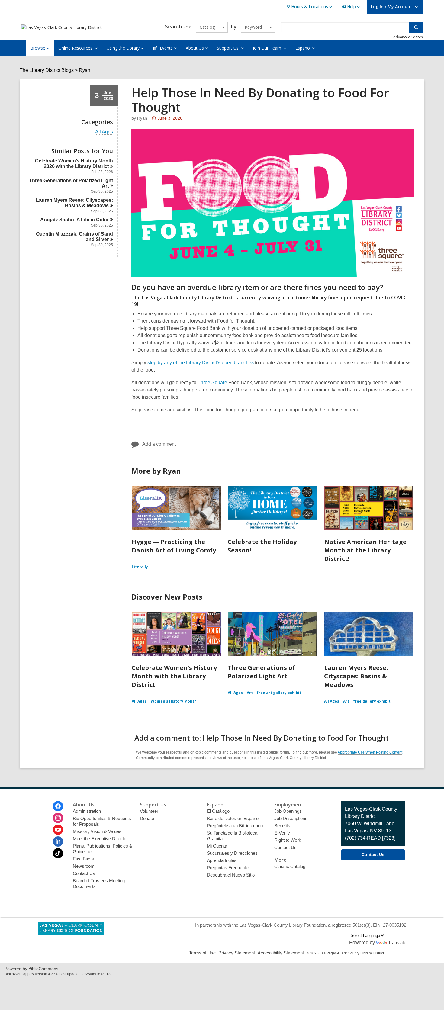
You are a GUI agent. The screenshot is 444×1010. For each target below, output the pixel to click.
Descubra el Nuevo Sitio (231, 874)
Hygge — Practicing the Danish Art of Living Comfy (174, 546)
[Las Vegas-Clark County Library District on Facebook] (58, 806)
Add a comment (159, 444)
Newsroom (84, 866)
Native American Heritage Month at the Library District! (365, 550)
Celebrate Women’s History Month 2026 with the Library (74, 163)
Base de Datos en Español (233, 818)
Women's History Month (174, 701)
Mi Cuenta (217, 845)
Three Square (212, 382)
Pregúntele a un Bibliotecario (235, 825)
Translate (397, 942)
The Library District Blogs (47, 70)
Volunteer (149, 811)
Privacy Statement (236, 952)
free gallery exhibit (372, 701)
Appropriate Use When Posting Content (370, 752)
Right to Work (287, 840)
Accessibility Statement (281, 952)
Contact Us (84, 873)
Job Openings (288, 811)
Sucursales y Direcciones (232, 853)
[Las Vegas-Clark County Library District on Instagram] (58, 818)
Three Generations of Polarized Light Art (261, 672)
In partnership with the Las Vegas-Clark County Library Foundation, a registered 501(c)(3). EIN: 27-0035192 (300, 925)
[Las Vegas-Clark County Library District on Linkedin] (58, 841)
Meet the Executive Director (100, 838)
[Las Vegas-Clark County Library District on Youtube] (58, 830)
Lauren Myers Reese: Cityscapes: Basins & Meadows (356, 676)
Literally (140, 566)
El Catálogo (218, 811)
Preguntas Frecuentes (229, 867)
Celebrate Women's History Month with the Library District (174, 676)
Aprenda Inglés (221, 860)
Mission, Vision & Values (97, 831)
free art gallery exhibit (279, 692)
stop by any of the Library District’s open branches (200, 362)
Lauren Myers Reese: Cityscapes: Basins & (74, 203)
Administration (87, 811)
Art (250, 692)
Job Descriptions (290, 818)
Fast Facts (83, 858)
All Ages (104, 132)
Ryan (84, 70)
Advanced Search (408, 37)
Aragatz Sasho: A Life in (74, 219)
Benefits (282, 825)
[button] (309, 7)
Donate (147, 818)
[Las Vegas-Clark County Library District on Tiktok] (58, 853)
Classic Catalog (289, 866)
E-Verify (282, 832)
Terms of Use (202, 952)
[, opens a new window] (71, 933)
